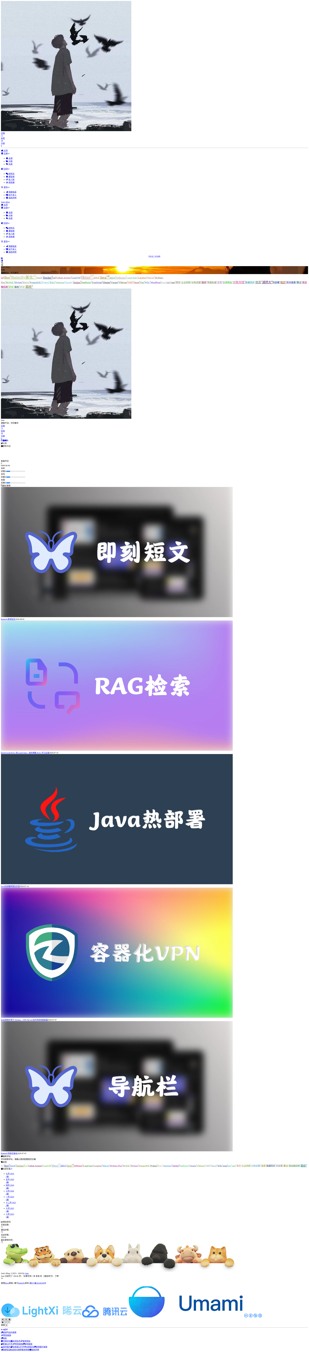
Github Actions (64, 277)
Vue (142, 282)
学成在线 (212, 282)
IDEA (97, 277)
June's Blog (5, 202)
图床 (204, 282)
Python (46, 282)
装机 (17, 287)
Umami (115, 282)
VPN (130, 282)
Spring (77, 282)
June (27, 1273)
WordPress (156, 282)
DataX (39, 277)
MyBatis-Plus (116, 1166)
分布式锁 (196, 282)
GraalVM (76, 277)
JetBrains (121, 277)
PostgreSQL (36, 282)
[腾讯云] (104, 1317)
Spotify (69, 282)
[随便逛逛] (2, 261)
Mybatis (19, 282)
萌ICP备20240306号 (38, 1283)
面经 (29, 286)
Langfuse (142, 277)
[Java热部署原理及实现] (117, 884)
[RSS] (7, 440)
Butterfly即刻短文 (8, 619)
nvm (164, 282)
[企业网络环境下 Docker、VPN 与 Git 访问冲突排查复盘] (117, 1017)
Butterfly (21, 1283)
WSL (148, 282)
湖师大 (267, 282)
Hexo (87, 277)
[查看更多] (11, 1169)
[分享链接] (2, 1319)
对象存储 (239, 282)
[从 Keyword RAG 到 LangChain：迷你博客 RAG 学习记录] (117, 750)
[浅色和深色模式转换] (9, 1319)
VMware (123, 282)
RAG (53, 282)
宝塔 (220, 282)
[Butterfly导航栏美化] (117, 1151)
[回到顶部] (5, 1322)
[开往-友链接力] (2, 258)
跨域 (22, 287)
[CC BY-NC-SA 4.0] (253, 1317)
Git (54, 277)
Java (104, 277)
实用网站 (228, 282)
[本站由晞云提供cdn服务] (41, 1317)
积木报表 (292, 282)
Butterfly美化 (23, 277)
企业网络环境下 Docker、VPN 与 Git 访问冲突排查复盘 (24, 1020)
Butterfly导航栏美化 (9, 1153)
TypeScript (97, 282)
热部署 (276, 282)
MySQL (10, 282)
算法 (299, 282)
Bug (7, 277)
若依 (11, 287)
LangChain (132, 277)
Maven (151, 277)
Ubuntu (107, 282)
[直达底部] (8, 1322)
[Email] (6, 440)
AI (2, 277)
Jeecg (112, 277)
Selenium (60, 282)
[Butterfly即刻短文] (117, 616)
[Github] (2, 440)
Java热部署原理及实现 (10, 886)
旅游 (258, 282)
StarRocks (86, 282)
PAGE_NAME (154, 256)
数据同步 (250, 282)
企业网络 (186, 282)
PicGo (26, 282)
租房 (283, 282)
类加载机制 (295, 1166)
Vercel (136, 282)
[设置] (2, 1322)
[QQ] (4, 440)
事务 (178, 282)
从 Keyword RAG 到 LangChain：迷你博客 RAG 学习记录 (25, 753)
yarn (173, 282)
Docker (48, 277)
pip (169, 282)
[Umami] (185, 1317)
